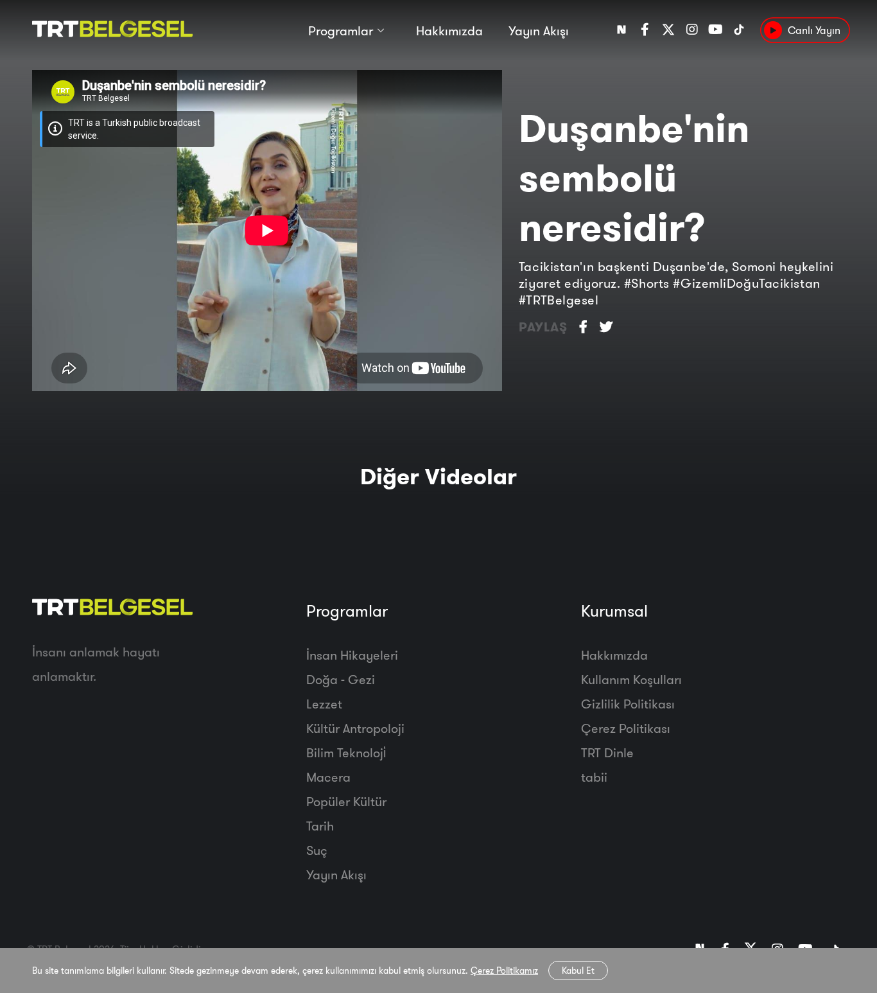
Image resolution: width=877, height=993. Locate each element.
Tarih (320, 826)
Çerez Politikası (625, 728)
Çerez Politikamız (504, 970)
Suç (316, 850)
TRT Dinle (607, 752)
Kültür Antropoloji (355, 728)
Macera (328, 777)
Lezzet (324, 704)
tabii (594, 777)
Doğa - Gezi (340, 679)
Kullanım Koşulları (631, 679)
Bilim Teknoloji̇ (346, 752)
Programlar (340, 30)
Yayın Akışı (538, 30)
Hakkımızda (449, 30)
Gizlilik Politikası (628, 704)
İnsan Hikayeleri (352, 655)
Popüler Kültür (346, 801)
